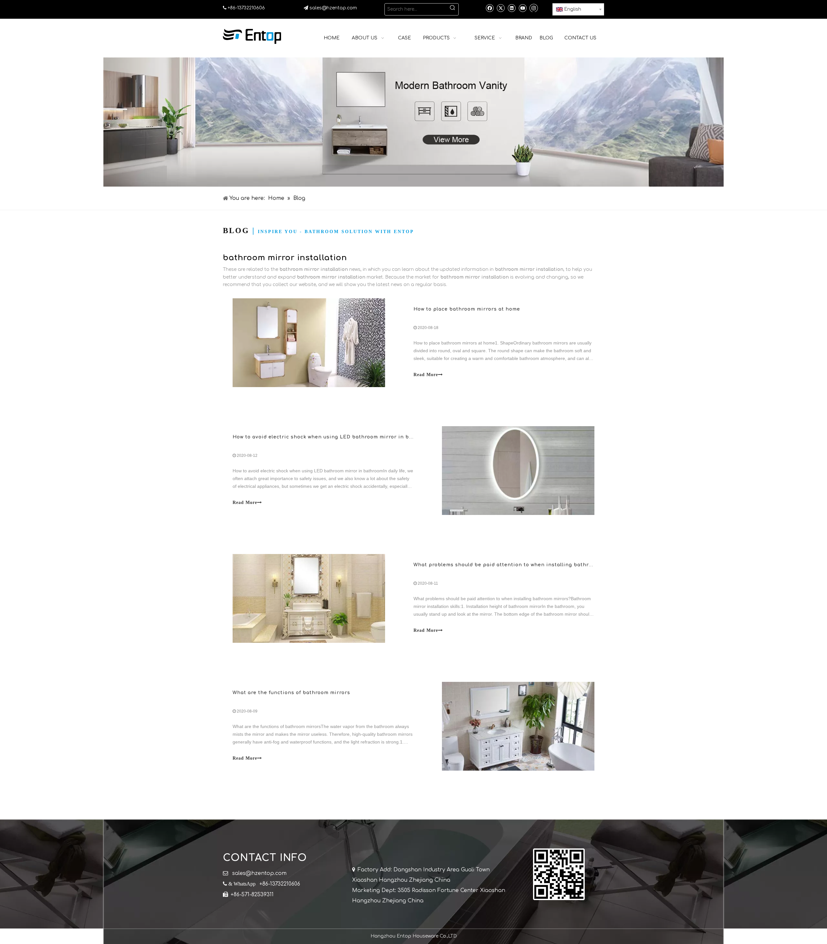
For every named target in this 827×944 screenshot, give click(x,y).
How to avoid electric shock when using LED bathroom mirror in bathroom (332, 437)
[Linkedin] (512, 7)
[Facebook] (490, 7)
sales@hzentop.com (333, 7)
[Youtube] (522, 7)
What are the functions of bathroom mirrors (291, 692)
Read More (426, 374)
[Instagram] (533, 7)
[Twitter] (501, 7)
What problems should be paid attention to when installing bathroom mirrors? (519, 564)
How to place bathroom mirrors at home (467, 309)
